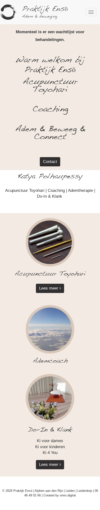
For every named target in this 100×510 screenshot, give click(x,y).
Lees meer (49, 288)
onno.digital (68, 495)
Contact (50, 161)
